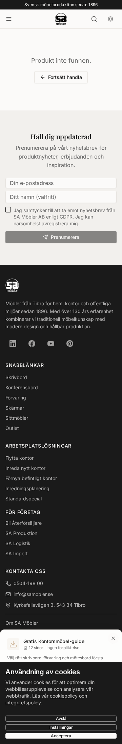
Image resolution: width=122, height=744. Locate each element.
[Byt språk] (110, 19)
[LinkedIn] (12, 343)
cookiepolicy (64, 696)
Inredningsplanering (27, 488)
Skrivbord (16, 377)
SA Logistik (17, 543)
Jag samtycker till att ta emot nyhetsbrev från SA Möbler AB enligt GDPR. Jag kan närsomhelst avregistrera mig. (64, 216)
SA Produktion (21, 533)
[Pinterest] (69, 343)
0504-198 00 (28, 583)
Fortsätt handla (65, 77)
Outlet (12, 428)
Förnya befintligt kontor (31, 478)
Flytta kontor (19, 458)
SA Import (16, 553)
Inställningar (61, 727)
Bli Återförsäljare (23, 523)
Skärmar (14, 408)
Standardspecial (23, 498)
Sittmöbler (16, 418)
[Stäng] (113, 638)
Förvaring (15, 397)
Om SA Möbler (21, 623)
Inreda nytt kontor (25, 468)
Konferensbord (21, 387)
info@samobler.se (33, 594)
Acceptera (61, 735)
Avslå (61, 718)
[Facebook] (31, 343)
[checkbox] (8, 209)
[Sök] (94, 19)
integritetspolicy (23, 702)
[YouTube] (50, 343)
